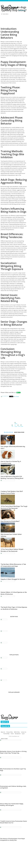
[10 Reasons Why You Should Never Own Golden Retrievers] (14, 670)
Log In (23, 733)
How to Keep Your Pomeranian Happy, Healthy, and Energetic (11, 804)
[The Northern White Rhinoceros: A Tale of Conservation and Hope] (14, 557)
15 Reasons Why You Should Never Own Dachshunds (13, 686)
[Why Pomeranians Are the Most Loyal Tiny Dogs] (14, 632)
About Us (3, 732)
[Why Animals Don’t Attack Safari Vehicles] (14, 527)
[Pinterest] (2, 729)
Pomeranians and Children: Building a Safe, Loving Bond (13, 649)
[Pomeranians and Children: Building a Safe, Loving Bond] (14, 644)
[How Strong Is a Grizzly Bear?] (14, 514)
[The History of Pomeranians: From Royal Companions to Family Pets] (14, 832)
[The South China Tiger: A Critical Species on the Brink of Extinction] (14, 600)
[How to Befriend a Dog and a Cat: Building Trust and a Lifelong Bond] (14, 469)
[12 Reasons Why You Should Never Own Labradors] (14, 659)
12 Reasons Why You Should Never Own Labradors (13, 663)
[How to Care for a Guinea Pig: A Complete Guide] (14, 455)
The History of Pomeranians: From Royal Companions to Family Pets (12, 839)
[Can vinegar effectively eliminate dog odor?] (14, 440)
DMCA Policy (17, 732)
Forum (12, 733)
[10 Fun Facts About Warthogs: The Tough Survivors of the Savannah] (14, 499)
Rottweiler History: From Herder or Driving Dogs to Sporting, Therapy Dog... (14, 625)
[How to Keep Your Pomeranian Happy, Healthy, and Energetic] (14, 797)
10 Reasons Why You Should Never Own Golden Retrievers (13, 675)
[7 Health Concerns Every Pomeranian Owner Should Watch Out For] (14, 814)
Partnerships (6, 733)
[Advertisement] (11, 21)
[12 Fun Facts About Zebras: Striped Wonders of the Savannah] (14, 542)
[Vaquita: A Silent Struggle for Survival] (14, 572)
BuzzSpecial (17, 733)
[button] (3, 3)
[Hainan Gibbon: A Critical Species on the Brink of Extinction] (14, 585)
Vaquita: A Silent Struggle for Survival (13, 579)
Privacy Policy (9, 732)
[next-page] (1, 611)
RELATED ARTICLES (8, 432)
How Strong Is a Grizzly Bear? (10, 521)
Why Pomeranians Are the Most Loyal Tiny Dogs (13, 637)
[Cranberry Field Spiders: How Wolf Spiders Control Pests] (14, 484)
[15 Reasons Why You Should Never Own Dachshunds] (14, 681)
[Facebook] (1, 729)
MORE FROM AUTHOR (19, 432)
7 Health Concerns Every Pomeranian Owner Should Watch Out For (13, 822)
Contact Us (23, 732)
